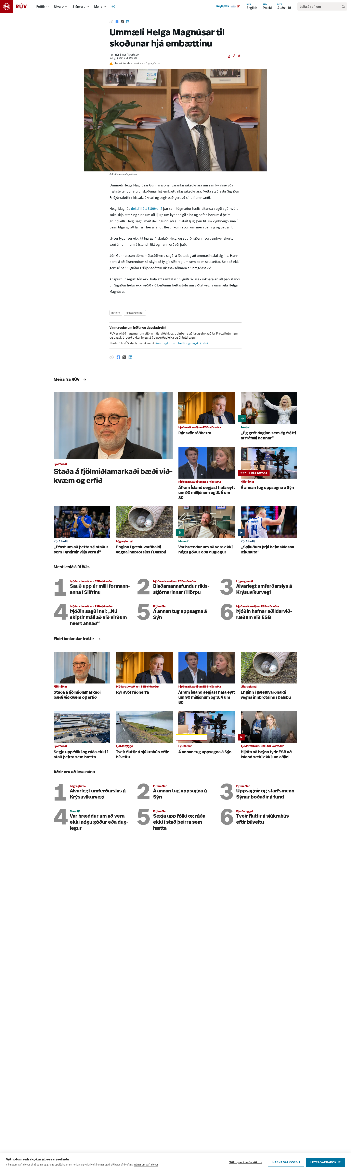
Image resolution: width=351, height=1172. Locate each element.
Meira (98, 6)
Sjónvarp (79, 6)
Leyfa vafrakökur (325, 1162)
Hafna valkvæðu (286, 1162)
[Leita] (343, 6)
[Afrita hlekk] (111, 21)
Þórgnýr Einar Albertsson (124, 54)
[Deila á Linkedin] (127, 21)
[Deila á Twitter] (122, 21)
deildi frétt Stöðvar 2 (146, 208)
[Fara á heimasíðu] (17, 6)
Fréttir (40, 6)
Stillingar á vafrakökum (245, 1162)
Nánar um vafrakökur (146, 1164)
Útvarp (59, 6)
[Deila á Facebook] (117, 21)
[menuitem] (47, 6)
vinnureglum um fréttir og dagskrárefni (181, 343)
